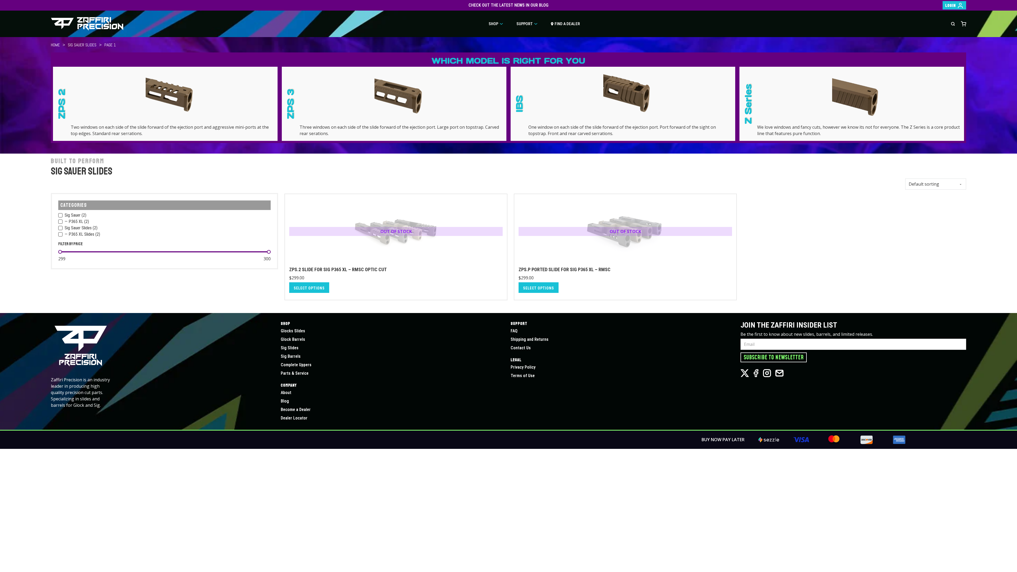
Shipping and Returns (529, 339)
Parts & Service (295, 373)
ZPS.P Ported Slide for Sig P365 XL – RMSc (564, 269)
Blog (285, 401)
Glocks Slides (293, 330)
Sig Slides (289, 347)
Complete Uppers (296, 364)
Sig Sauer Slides (82, 45)
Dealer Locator (294, 418)
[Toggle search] (953, 24)
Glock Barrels (293, 339)
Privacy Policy (523, 367)
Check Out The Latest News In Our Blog (508, 5)
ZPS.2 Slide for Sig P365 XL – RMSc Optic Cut (338, 269)
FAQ (514, 330)
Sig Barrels (291, 356)
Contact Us (521, 347)
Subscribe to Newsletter (774, 358)
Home (55, 45)
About (286, 392)
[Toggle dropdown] (501, 24)
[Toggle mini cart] (963, 23)
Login (950, 5)
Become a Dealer (296, 409)
